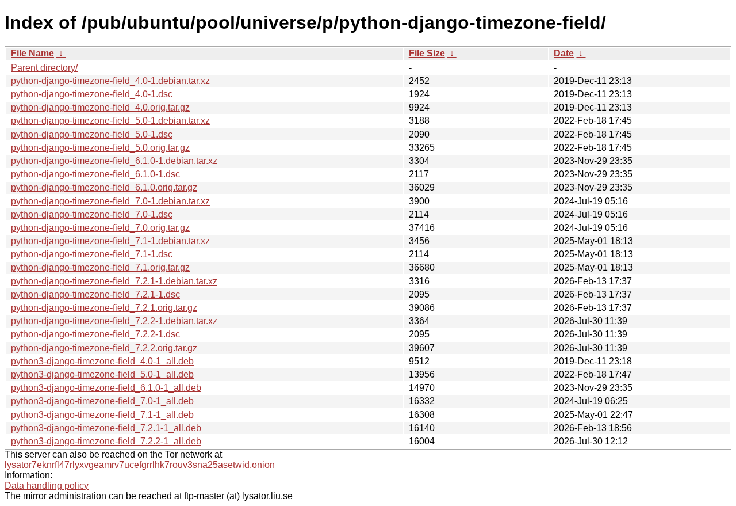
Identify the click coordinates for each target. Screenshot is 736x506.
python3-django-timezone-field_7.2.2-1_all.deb (106, 441)
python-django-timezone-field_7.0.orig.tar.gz (100, 228)
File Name (32, 53)
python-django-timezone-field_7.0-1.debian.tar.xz (110, 201)
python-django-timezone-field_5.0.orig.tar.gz (100, 148)
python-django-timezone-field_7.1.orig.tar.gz (100, 267)
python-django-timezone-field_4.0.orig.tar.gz (100, 107)
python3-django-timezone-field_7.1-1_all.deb (102, 415)
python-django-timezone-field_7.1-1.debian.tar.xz (110, 241)
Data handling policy (47, 485)
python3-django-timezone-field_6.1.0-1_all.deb (106, 388)
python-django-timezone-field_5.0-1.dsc (91, 134)
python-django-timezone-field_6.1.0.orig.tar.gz (104, 187)
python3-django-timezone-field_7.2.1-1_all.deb (106, 428)
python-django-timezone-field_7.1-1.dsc (91, 254)
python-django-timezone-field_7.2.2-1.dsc (95, 334)
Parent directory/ (44, 68)
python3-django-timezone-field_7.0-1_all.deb (102, 401)
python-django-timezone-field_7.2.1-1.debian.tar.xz (114, 281)
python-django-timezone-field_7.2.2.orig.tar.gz (104, 348)
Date (564, 53)
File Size (427, 53)
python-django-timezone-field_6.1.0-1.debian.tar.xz (114, 161)
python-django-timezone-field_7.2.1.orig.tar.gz (104, 308)
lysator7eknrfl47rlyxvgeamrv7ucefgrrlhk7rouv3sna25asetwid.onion (140, 465)
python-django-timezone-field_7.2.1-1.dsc (95, 294)
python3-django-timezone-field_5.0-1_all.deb (102, 374)
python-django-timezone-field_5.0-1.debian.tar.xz (110, 120)
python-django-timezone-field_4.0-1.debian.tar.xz (110, 81)
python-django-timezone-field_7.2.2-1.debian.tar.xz (114, 321)
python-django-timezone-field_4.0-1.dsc (91, 94)
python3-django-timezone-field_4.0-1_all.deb (102, 361)
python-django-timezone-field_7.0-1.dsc (91, 214)
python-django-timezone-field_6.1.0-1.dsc (95, 174)
